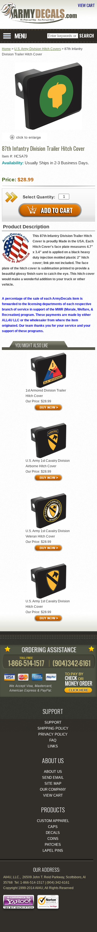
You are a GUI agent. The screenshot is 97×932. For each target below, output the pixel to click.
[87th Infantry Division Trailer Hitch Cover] (48, 129)
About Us (53, 772)
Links (53, 746)
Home (6, 49)
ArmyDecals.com (40, 13)
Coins (52, 839)
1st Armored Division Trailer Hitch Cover (46, 393)
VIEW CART (86, 5)
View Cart (53, 795)
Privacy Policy (53, 734)
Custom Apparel (53, 821)
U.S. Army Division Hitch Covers (37, 49)
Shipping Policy (52, 728)
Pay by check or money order (79, 683)
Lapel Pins (53, 851)
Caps (53, 827)
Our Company (53, 789)
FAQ (52, 740)
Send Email (53, 778)
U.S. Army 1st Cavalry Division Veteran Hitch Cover (48, 533)
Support (52, 722)
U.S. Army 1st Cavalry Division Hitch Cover (48, 604)
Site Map (52, 783)
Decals (53, 833)
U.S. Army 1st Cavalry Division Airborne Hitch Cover (48, 463)
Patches (53, 845)
